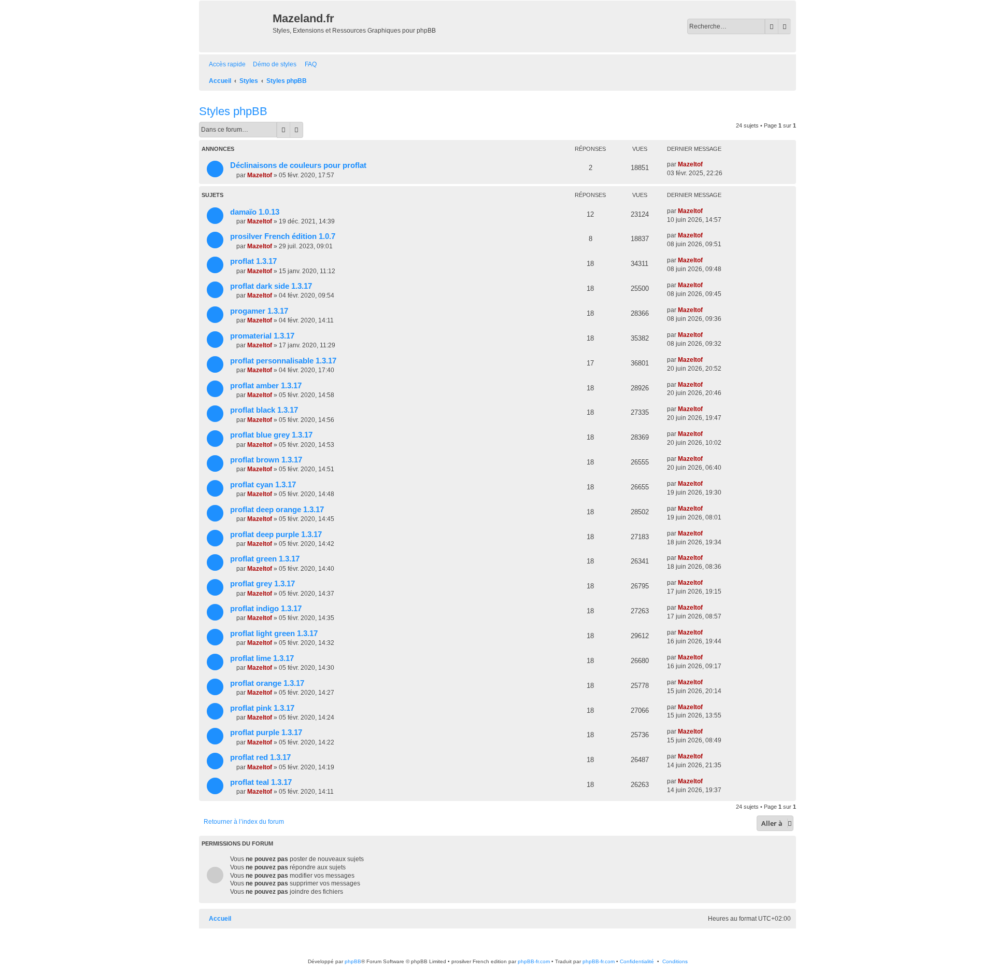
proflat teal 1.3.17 (261, 782)
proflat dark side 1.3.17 (271, 286)
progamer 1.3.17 (259, 311)
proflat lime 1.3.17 (262, 658)
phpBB (353, 961)
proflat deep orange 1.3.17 (277, 509)
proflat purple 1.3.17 (266, 732)
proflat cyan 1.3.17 (263, 485)
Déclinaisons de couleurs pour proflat (298, 165)
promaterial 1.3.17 (262, 336)
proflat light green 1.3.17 (274, 633)
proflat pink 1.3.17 (262, 708)
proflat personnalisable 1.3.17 (283, 361)
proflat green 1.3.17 (265, 559)
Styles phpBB (233, 111)
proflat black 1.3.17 (264, 410)
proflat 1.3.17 (253, 261)
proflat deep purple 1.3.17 (276, 534)
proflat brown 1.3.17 (266, 460)
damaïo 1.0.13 (254, 212)
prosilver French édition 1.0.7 (282, 236)
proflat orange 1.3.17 (267, 683)
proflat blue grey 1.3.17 (271, 435)
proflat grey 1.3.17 (262, 584)
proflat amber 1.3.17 (266, 386)
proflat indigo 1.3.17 (266, 608)
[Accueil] (237, 26)
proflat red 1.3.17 (260, 757)
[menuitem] (272, 65)
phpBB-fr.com (534, 961)
